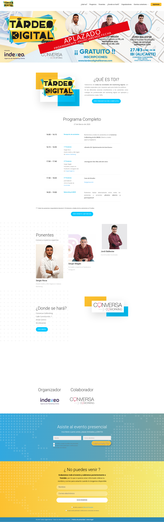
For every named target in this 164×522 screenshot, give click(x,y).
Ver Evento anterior (82, 214)
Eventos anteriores (140, 4)
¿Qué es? (84, 4)
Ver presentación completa (106, 101)
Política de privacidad (78, 519)
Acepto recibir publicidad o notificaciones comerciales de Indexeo (65, 446)
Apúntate (156, 4)
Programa (92, 4)
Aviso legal (90, 519)
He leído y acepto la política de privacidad (66, 443)
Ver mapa (42, 329)
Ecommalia (67, 185)
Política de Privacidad (88, 507)
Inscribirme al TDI (101, 443)
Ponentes (102, 4)
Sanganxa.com (88, 182)
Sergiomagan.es (70, 171)
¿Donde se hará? (113, 4)
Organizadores (126, 4)
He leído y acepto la (83, 507)
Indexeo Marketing (71, 154)
